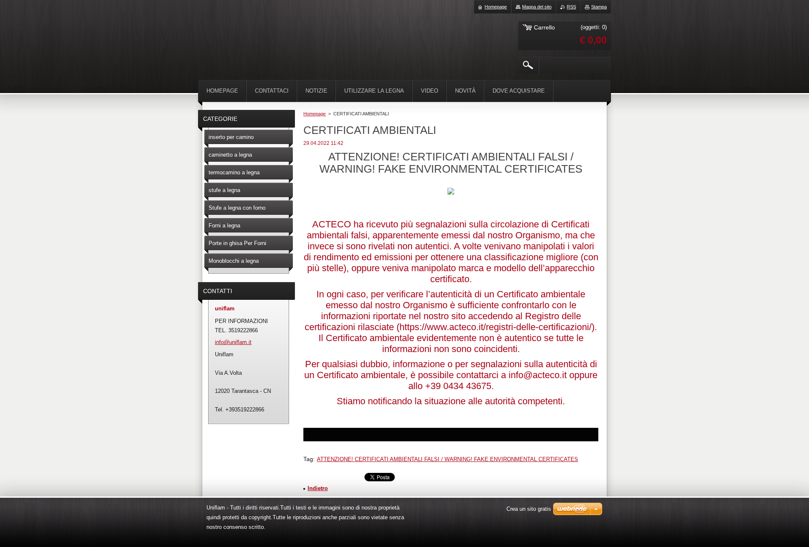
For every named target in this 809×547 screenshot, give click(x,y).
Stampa (599, 6)
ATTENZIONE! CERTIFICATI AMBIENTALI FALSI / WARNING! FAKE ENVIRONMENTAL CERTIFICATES (447, 459)
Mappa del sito (537, 6)
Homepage (314, 113)
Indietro (318, 488)
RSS (571, 6)
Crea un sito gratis (528, 509)
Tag (308, 459)
